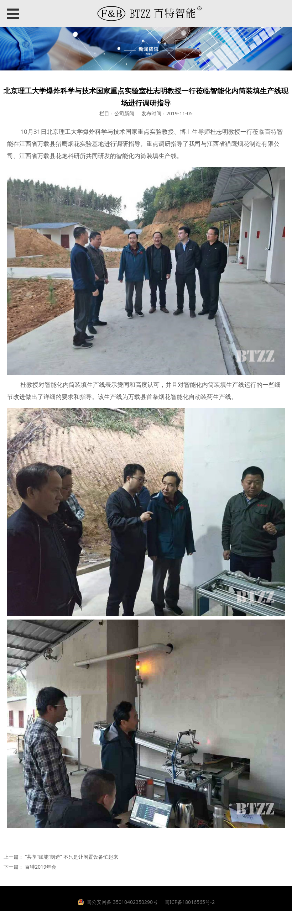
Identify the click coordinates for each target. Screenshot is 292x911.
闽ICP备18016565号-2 (189, 902)
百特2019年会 (40, 866)
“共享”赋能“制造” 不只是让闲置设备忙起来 (71, 856)
